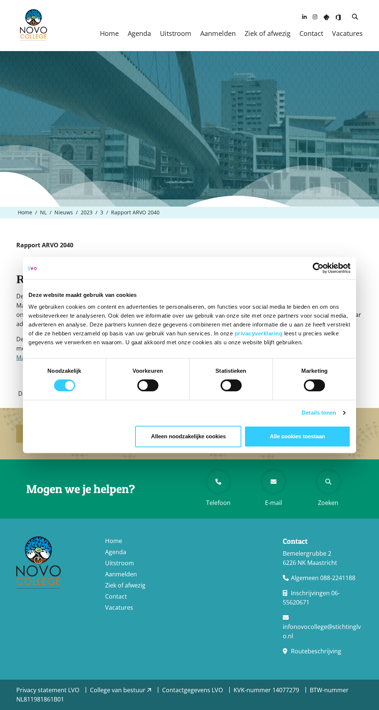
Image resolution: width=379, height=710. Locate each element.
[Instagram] (315, 16)
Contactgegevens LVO (193, 690)
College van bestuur (118, 690)
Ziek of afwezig (268, 33)
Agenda (139, 33)
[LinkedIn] (304, 16)
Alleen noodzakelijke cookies (188, 436)
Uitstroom (175, 33)
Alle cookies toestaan (297, 436)
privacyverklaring (259, 333)
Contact (311, 33)
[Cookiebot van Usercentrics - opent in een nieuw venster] (318, 268)
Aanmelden (218, 33)
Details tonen (319, 412)
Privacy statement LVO (48, 690)
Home (109, 33)
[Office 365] (338, 16)
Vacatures (347, 33)
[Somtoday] (326, 16)
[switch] (147, 385)
